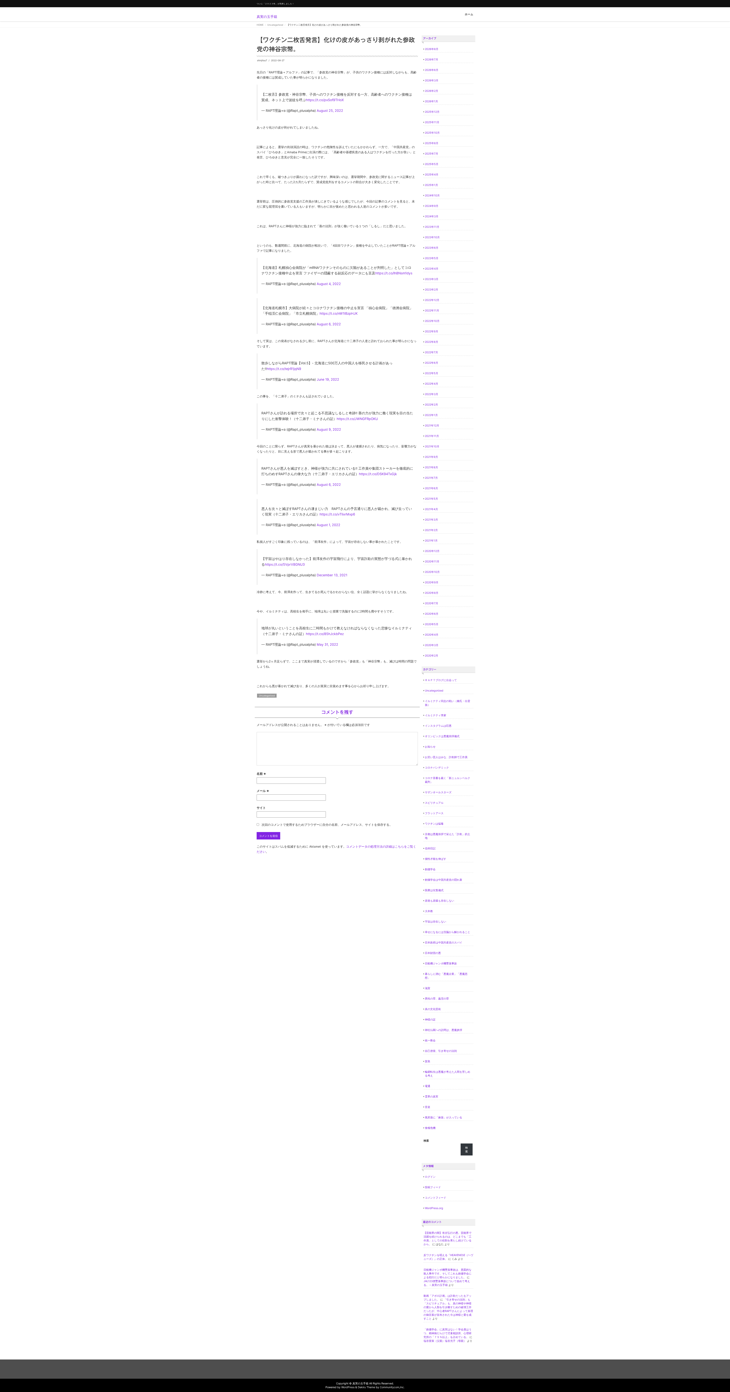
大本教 (429, 911)
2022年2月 (431, 404)
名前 (261, 774)
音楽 (427, 1107)
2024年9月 (431, 205)
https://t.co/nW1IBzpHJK (339, 313)
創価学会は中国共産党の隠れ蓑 (443, 879)
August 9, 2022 (329, 429)
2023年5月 (431, 258)
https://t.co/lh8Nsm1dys (393, 273)
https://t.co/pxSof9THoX (325, 100)
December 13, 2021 (332, 575)
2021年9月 (431, 456)
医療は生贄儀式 (434, 890)
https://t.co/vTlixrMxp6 (337, 514)
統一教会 (430, 1040)
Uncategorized (275, 24)
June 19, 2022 (328, 379)
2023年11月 (432, 226)
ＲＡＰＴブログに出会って (441, 680)
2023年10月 (432, 237)
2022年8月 (431, 341)
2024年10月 (432, 195)
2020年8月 (431, 592)
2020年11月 (432, 561)
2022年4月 (431, 383)
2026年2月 (431, 90)
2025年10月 (432, 132)
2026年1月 (431, 101)
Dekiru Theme (366, 1387)
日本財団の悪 (433, 952)
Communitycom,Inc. (392, 1387)
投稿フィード (433, 1187)
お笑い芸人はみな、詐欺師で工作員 (446, 757)
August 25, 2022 (330, 111)
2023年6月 (431, 247)
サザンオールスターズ (438, 792)
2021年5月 (431, 498)
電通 (427, 1086)
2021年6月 (431, 488)
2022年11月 (432, 310)
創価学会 (430, 869)
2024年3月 (431, 216)
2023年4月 (431, 268)
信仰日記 (430, 848)
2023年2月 (431, 289)
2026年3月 (431, 80)
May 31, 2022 (327, 644)
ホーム (469, 14)
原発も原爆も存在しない (439, 900)
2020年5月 (431, 624)
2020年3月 (431, 645)
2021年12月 (432, 425)
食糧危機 (430, 1127)
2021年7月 (431, 477)
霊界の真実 (431, 1096)
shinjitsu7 (262, 60)
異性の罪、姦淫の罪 (437, 998)
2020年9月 (431, 582)
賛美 (427, 1061)
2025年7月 (431, 153)
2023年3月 (431, 279)
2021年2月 (431, 530)
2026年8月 (431, 49)
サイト (261, 808)
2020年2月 (431, 655)
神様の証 (430, 1019)
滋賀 (427, 988)
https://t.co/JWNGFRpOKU (357, 419)
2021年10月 (432, 446)
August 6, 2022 (329, 324)
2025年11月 (432, 122)
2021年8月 (431, 467)
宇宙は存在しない (435, 921)
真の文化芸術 (433, 1009)
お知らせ (430, 746)
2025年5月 (431, 164)
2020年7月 (431, 603)
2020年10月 (432, 571)
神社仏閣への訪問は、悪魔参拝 (443, 1029)
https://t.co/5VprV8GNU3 (285, 564)
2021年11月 (432, 436)
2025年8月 (431, 143)
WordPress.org (434, 1208)
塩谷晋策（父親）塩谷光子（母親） (445, 1340)
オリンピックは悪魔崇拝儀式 (442, 736)
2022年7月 (431, 352)
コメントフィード (435, 1197)
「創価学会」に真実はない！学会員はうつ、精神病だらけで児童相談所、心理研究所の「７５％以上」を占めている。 (447, 1333)
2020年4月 (431, 634)
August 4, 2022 (329, 284)
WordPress (348, 1387)
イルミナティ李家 (435, 715)
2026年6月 (431, 69)
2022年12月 (432, 300)
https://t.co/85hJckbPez (325, 634)
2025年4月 (431, 174)
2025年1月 (431, 185)
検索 (426, 1140)
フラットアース (434, 813)
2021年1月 (431, 540)
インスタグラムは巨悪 (438, 725)
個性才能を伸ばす (435, 858)
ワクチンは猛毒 (434, 823)
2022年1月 (431, 415)
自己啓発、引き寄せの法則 (441, 1050)
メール (263, 791)
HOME (260, 24)
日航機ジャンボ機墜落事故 (441, 963)
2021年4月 (431, 509)
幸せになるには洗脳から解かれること (447, 932)
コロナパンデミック (437, 767)
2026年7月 (431, 59)
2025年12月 (432, 111)
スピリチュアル (434, 802)
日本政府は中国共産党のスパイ (443, 942)
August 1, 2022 (328, 525)
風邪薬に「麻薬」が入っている (443, 1117)
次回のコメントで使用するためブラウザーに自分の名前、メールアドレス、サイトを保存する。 (327, 825)
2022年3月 (431, 394)
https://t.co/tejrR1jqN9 (284, 369)
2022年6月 (431, 362)
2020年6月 (431, 613)
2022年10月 (432, 320)
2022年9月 (431, 331)
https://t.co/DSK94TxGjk (378, 474)
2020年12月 (432, 551)
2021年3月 (431, 519)
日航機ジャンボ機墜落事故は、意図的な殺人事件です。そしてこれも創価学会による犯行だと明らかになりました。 (447, 1273)
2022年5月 (431, 373)
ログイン (430, 1176)
